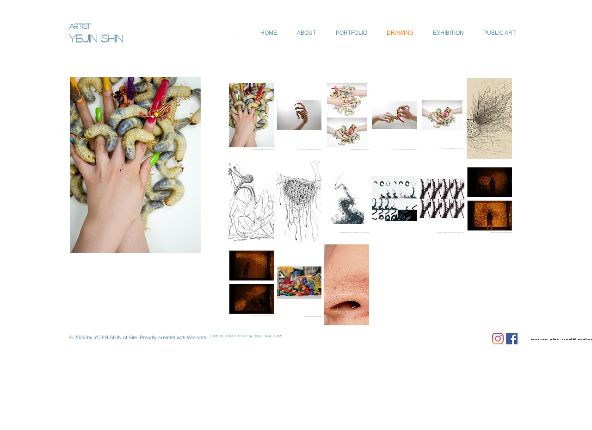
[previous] (248, 210)
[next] (492, 210)
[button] (251, 118)
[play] (493, 318)
